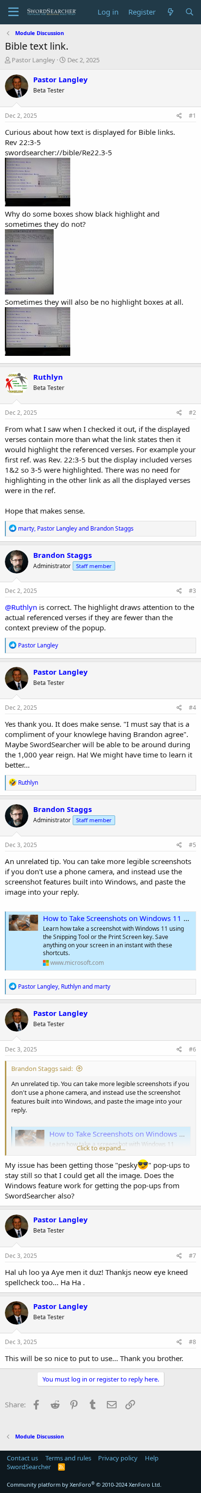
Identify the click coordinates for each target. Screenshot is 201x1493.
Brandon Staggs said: (42, 1068)
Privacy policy (118, 1458)
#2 (192, 412)
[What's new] (170, 12)
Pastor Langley (33, 59)
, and (76, 528)
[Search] (189, 12)
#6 (192, 1049)
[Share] (179, 116)
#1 (192, 115)
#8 (192, 1342)
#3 (192, 591)
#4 (192, 707)
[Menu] (13, 12)
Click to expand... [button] (101, 1147)
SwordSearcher (29, 1466)
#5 (192, 845)
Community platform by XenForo (84, 1484)
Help (152, 1458)
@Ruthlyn (21, 607)
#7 (192, 1256)
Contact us (22, 1458)
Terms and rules (68, 1458)
